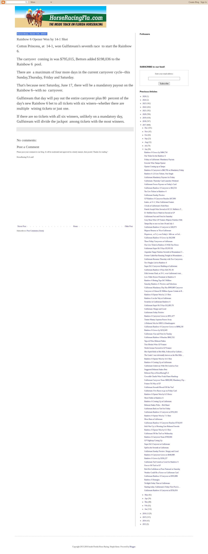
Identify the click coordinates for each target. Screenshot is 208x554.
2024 (145, 100)
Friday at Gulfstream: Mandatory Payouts (159, 160)
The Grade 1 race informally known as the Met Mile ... (164, 355)
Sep (146, 139)
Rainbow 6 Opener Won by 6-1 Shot (157, 430)
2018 (145, 121)
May (146, 495)
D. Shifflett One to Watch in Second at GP (159, 213)
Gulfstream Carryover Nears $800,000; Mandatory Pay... (164, 380)
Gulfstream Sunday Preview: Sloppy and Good (161, 451)
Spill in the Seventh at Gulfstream (156, 448)
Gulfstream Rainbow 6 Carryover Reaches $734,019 (163, 423)
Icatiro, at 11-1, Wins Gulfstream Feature (159, 202)
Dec (146, 128)
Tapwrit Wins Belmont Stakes (155, 341)
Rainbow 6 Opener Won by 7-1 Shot (157, 416)
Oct (146, 135)
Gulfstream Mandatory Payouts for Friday (159, 177)
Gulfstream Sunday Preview (154, 195)
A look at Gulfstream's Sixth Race (156, 206)
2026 (145, 96)
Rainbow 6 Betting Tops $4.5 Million (157, 280)
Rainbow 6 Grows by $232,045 (155, 330)
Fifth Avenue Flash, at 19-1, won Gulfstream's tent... (163, 273)
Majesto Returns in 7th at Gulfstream (157, 231)
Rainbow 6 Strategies (152, 480)
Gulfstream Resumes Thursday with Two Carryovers (163, 259)
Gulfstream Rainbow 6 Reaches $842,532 (159, 337)
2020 (145, 114)
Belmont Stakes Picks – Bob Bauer (157, 405)
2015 (145, 517)
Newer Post (22, 226)
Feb (146, 506)
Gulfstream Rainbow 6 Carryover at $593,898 (161, 476)
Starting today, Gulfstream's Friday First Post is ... (162, 487)
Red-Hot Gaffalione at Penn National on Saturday (162, 469)
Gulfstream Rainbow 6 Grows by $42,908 (159, 238)
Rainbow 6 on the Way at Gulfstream (157, 298)
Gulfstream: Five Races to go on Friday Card (160, 391)
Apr (146, 498)
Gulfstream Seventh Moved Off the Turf (159, 387)
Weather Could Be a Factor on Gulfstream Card (161, 473)
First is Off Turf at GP (152, 465)
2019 (145, 118)
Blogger (132, 547)
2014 (145, 521)
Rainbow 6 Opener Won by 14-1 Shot (158, 359)
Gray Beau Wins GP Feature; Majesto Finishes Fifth (163, 220)
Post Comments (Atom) (35, 231)
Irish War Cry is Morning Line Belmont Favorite (161, 426)
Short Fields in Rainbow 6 (153, 398)
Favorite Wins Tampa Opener (155, 163)
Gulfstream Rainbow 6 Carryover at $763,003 (161, 412)
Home (75, 226)
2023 (145, 103)
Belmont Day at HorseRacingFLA (156, 373)
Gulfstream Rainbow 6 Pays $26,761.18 (158, 270)
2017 (145, 125)
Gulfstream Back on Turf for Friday (157, 409)
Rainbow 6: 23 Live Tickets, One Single (158, 174)
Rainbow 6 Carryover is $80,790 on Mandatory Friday (164, 170)
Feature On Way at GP (152, 384)
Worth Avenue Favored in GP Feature (157, 348)
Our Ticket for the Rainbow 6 (155, 156)
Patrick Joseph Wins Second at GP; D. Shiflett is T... (163, 209)
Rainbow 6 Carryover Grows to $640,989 (159, 455)
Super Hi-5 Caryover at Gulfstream (157, 444)
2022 (145, 107)
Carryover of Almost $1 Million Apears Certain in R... (163, 291)
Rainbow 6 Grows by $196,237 (155, 458)
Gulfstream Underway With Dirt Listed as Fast (161, 366)
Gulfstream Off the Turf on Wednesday (158, 433)
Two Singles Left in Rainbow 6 (155, 263)
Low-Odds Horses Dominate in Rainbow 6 (160, 277)
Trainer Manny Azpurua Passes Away (158, 320)
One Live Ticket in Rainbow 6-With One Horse (161, 245)
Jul (146, 146)
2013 (145, 524)
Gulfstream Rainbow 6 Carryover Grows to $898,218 (163, 327)
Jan (146, 509)
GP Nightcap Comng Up (153, 440)
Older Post (129, 226)
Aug (146, 142)
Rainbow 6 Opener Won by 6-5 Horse (158, 394)
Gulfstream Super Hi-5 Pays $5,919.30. (158, 248)
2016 (145, 513)
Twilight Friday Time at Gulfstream (157, 483)
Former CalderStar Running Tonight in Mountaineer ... (164, 255)
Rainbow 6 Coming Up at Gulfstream (157, 362)
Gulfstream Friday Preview (154, 312)
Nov (146, 132)
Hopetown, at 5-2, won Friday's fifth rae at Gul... (162, 234)
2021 (145, 111)
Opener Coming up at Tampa (154, 167)
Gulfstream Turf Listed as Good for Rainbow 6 (161, 462)
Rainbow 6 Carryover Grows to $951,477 (159, 316)
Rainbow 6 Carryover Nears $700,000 (158, 437)
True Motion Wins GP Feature (155, 344)
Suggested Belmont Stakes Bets (155, 369)
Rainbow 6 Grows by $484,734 (155, 152)
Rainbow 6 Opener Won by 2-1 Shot (157, 295)
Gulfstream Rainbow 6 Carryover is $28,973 (160, 227)
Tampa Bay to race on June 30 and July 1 (159, 224)
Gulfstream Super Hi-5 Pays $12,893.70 (159, 305)
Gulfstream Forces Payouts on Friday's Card (160, 184)
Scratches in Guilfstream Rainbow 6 (157, 302)
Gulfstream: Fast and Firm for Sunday (158, 334)
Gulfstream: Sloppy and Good (155, 309)
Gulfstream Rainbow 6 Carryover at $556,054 (161, 490)
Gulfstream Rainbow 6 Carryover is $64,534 (160, 188)
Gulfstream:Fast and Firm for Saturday (158, 216)
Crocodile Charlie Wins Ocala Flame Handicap (161, 376)
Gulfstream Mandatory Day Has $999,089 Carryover (163, 288)
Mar (146, 502)
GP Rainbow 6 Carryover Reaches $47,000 (160, 199)
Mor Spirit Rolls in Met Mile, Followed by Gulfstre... (163, 352)
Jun (146, 149)
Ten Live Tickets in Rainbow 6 (155, 191)
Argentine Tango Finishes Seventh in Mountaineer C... (164, 252)
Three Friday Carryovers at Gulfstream (158, 241)
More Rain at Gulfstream (153, 419)
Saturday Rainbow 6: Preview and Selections (160, 284)
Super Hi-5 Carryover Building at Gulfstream (160, 266)
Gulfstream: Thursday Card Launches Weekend (161, 181)
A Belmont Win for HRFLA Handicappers (159, 323)
